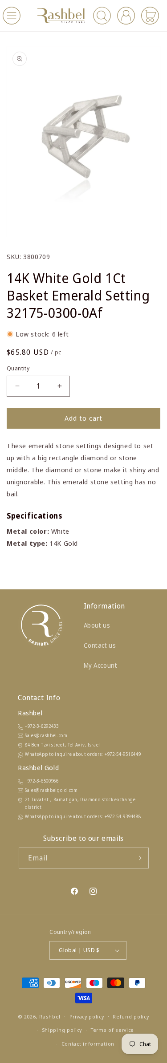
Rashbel (50, 1016)
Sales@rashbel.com (46, 735)
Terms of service (112, 1029)
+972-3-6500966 (42, 781)
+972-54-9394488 (123, 816)
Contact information (87, 1043)
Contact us (100, 645)
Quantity (18, 368)
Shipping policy (62, 1029)
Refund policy (131, 1016)
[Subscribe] (138, 858)
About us (97, 625)
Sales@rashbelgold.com (51, 790)
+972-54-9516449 (123, 754)
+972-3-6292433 (42, 726)
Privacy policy (86, 1016)
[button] (11, 15)
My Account (101, 665)
